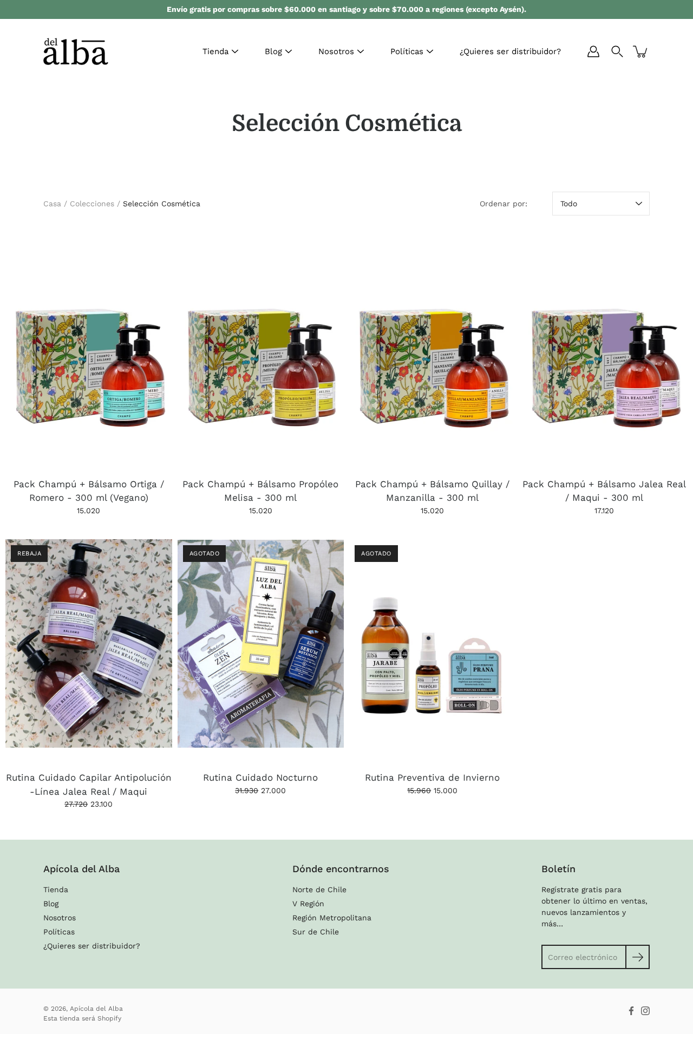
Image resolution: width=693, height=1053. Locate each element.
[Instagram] (645, 1010)
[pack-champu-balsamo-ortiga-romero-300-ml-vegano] (88, 350)
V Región (308, 903)
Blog (273, 51)
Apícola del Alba (96, 1008)
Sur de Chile (315, 931)
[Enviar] (637, 957)
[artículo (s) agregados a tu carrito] (641, 51)
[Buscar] (617, 51)
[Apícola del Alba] (75, 51)
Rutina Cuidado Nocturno (260, 777)
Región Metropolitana (331, 917)
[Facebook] (631, 1010)
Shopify (109, 1018)
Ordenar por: (503, 203)
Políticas (406, 51)
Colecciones (92, 203)
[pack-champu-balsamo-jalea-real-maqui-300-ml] (604, 350)
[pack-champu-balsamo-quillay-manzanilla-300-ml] (432, 350)
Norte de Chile (319, 889)
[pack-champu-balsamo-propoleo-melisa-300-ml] (261, 350)
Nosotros (336, 51)
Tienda (215, 51)
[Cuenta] (593, 51)
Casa (52, 203)
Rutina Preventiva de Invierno (432, 777)
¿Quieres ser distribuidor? (510, 51)
